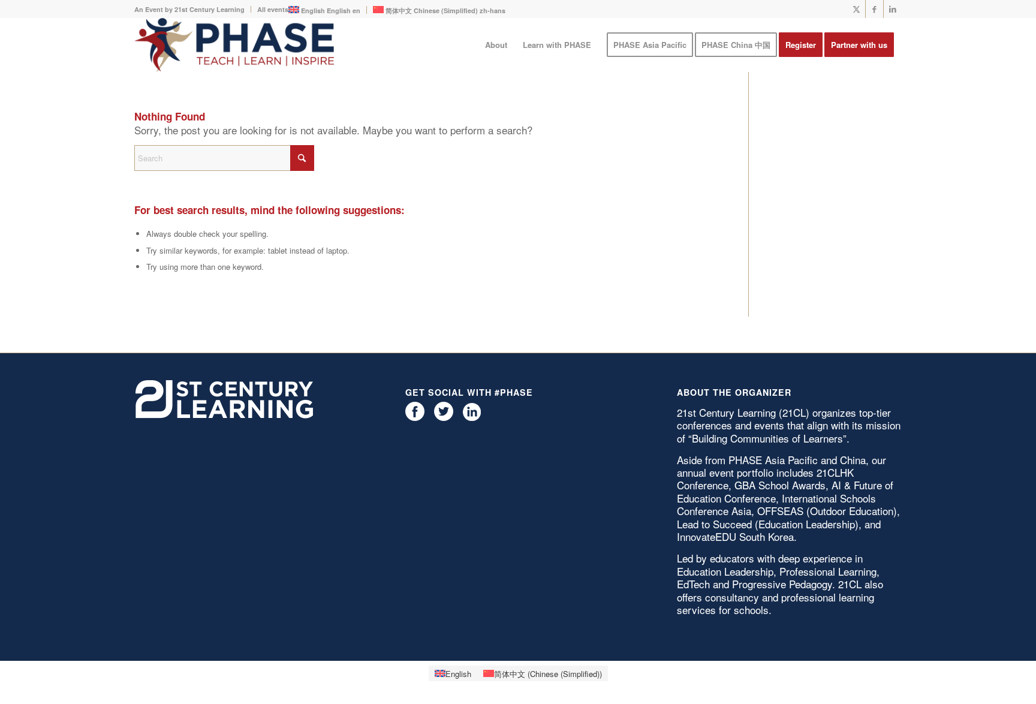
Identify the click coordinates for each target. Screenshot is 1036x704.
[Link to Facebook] (874, 9)
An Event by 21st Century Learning (189, 9)
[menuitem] (192, 9)
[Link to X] (856, 9)
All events (272, 9)
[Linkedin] (472, 417)
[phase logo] (234, 45)
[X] (443, 417)
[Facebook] (414, 417)
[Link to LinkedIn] (893, 9)
